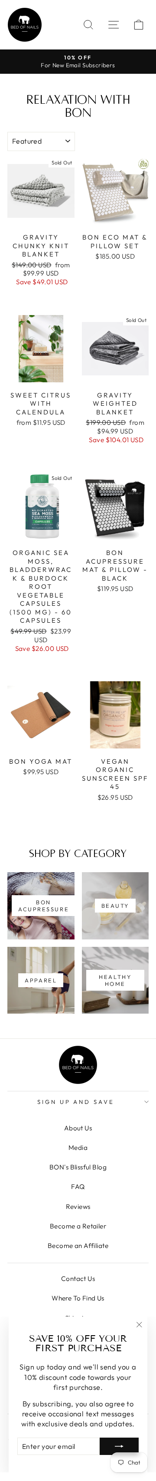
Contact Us (78, 1278)
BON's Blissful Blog (78, 1167)
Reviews (78, 1206)
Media (78, 1147)
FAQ (77, 1186)
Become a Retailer (78, 1226)
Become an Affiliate (78, 1245)
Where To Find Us (78, 1298)
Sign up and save (76, 1101)
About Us (78, 1128)
